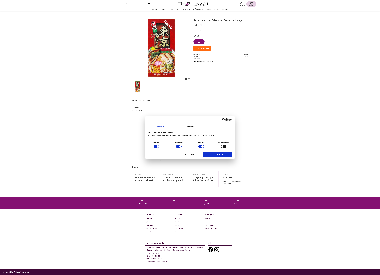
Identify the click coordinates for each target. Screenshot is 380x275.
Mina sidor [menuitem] (242, 5)
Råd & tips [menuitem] (174, 9)
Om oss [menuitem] (216, 9)
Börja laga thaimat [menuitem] (151, 229)
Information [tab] (190, 126)
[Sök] (149, 4)
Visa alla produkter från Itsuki (203, 62)
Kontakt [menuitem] (225, 9)
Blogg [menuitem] (208, 9)
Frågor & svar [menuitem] (198, 9)
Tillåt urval (189, 154)
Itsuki (246, 59)
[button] (251, 4)
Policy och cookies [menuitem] (211, 229)
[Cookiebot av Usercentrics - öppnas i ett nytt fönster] (223, 119)
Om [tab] (219, 126)
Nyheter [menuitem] (148, 222)
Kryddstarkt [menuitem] (149, 225)
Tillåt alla (218, 154)
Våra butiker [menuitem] (185, 9)
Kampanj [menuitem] (148, 219)
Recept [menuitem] (164, 9)
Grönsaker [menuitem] (148, 232)
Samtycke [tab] (160, 126)
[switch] (179, 146)
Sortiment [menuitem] (155, 9)
